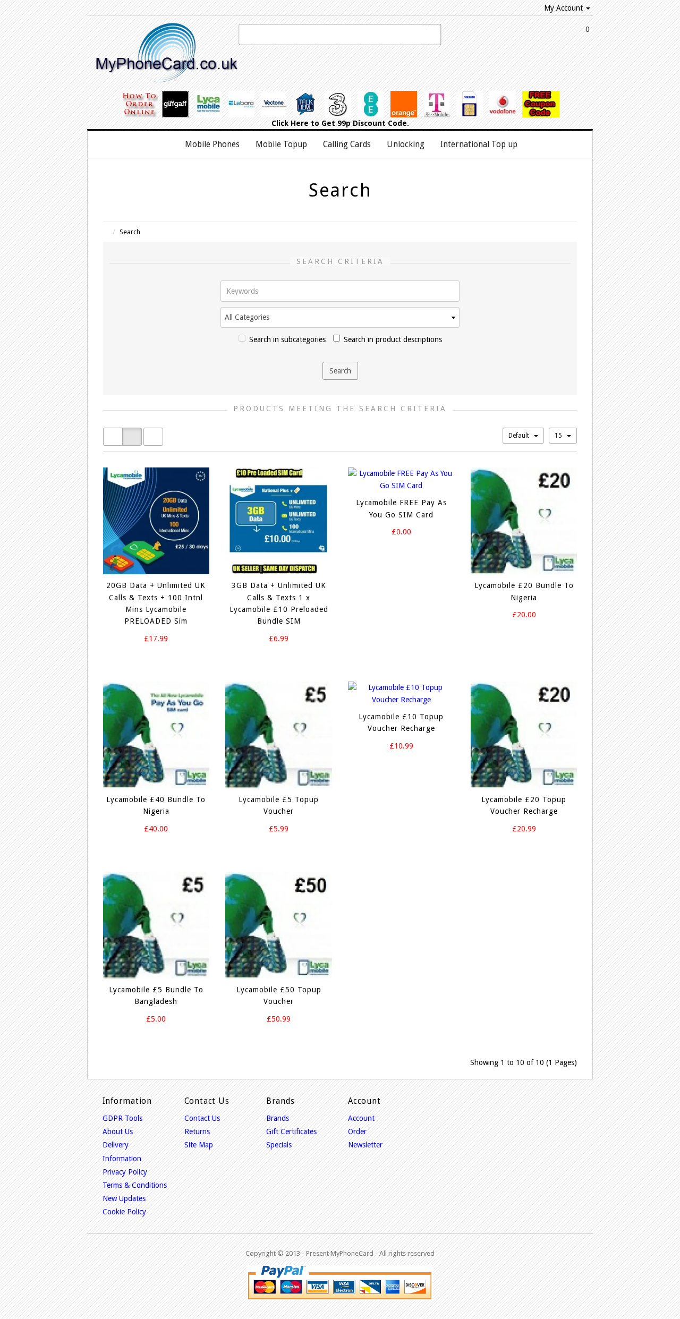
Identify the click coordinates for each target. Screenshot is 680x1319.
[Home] (166, 144)
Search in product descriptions (393, 339)
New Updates (124, 1198)
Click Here (290, 123)
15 (559, 435)
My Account (563, 8)
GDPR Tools (122, 1118)
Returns (197, 1131)
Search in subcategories (287, 339)
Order (357, 1131)
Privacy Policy (125, 1172)
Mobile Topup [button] (281, 144)
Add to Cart (147, 657)
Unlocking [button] (405, 144)
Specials (279, 1145)
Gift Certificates (291, 1131)
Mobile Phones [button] (212, 144)
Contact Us (202, 1118)
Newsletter (365, 1145)
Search (130, 232)
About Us (118, 1131)
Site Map (198, 1145)
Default (519, 435)
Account (361, 1118)
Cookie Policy (124, 1211)
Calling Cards (347, 144)
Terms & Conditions (135, 1185)
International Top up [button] (478, 144)
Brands (277, 1118)
